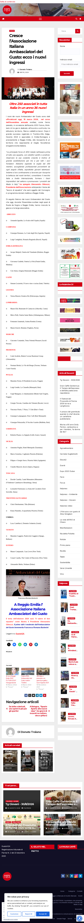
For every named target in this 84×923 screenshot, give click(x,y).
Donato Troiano (26, 69)
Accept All (43, 914)
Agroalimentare (66, 448)
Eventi (62, 465)
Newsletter (78, 909)
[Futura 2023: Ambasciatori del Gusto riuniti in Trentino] (27, 671)
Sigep (62, 557)
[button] (76, 19)
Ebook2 (63, 460)
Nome (62, 46)
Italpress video (66, 506)
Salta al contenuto (7, 2)
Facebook (64, 358)
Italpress (63, 488)
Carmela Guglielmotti (68, 454)
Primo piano (65, 545)
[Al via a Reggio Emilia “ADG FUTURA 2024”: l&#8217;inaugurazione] (12, 671)
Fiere (62, 477)
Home (62, 891)
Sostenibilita (65, 562)
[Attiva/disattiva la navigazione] (40, 18)
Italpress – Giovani (68, 500)
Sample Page (61, 918)
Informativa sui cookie (11, 919)
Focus (12, 31)
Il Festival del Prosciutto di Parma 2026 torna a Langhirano (20, 828)
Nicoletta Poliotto (67, 534)
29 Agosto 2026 (54, 828)
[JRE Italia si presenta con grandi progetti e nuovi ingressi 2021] (43, 671)
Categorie (71, 891)
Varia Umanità (66, 568)
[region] (28, 906)
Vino (62, 574)
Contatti (79, 891)
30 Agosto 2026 (14, 808)
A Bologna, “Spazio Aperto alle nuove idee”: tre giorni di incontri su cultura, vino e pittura (38, 711)
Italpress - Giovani (12, 801)
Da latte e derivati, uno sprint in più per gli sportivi (18, 708)
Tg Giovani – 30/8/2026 (70, 380)
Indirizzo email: (66, 59)
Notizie (63, 539)
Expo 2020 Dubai (67, 471)
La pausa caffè (67, 847)
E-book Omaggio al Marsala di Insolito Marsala (60, 896)
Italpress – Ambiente (68, 494)
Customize (14, 914)
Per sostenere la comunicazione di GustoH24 (66, 914)
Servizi (70, 918)
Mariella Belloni (9, 766)
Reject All (28, 914)
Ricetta (63, 551)
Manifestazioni (66, 528)
